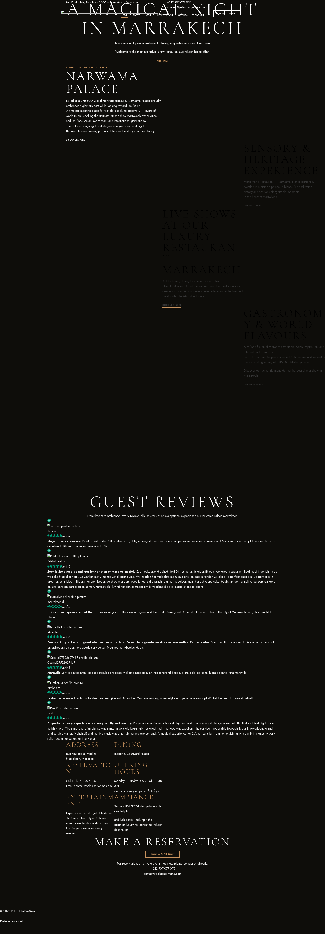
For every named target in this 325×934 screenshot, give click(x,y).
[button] (227, 13)
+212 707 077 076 (178, 2)
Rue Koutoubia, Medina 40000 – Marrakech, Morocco (101, 2)
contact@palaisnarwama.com (185, 7)
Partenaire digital (11, 921)
